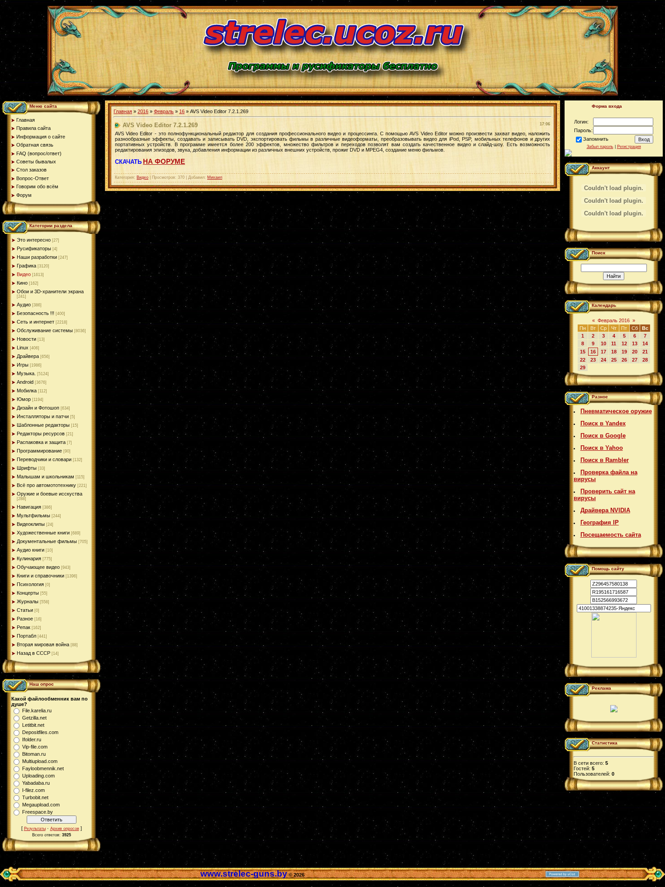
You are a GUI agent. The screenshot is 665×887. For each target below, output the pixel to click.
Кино (22, 283)
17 (603, 351)
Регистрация (629, 146)
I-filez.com (33, 790)
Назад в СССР (33, 653)
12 (624, 343)
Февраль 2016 (614, 320)
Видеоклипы (31, 524)
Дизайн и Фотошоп (38, 407)
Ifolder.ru (31, 739)
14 (645, 343)
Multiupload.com (39, 761)
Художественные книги (43, 532)
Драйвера (28, 356)
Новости (26, 339)
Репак (23, 627)
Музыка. (26, 373)
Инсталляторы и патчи (43, 416)
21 (645, 351)
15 (582, 351)
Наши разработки (37, 257)
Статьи (25, 610)
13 (634, 343)
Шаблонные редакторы (43, 425)
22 (582, 359)
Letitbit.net (33, 725)
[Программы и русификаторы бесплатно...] (613, 655)
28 (645, 359)
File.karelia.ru (37, 710)
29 (582, 367)
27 (634, 359)
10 (603, 343)
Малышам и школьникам (45, 476)
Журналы (27, 601)
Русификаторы (34, 248)
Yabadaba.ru (36, 783)
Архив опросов (64, 828)
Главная (123, 111)
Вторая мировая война (43, 644)
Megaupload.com (41, 804)
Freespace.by (37, 812)
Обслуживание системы (45, 330)
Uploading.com (38, 775)
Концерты (28, 593)
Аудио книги (30, 550)
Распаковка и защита (41, 442)
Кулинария (29, 558)
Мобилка (27, 390)
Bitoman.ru (34, 754)
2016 (143, 111)
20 (634, 351)
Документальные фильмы (47, 541)
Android (25, 382)
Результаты (35, 828)
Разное (25, 618)
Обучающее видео (38, 567)
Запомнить (595, 139)
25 (614, 359)
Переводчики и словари (44, 459)
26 (624, 359)
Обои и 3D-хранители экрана (50, 291)
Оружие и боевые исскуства (49, 493)
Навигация (29, 507)
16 (182, 111)
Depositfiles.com (40, 732)
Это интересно (34, 240)
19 (624, 351)
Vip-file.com (35, 746)
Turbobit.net (35, 797)
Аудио (24, 304)
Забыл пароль (600, 146)
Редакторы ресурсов (41, 433)
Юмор (24, 399)
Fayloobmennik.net (43, 768)
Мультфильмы (33, 515)
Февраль (164, 111)
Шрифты (27, 468)
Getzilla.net (34, 717)
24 (603, 359)
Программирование (39, 450)
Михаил (214, 177)
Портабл (26, 636)
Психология (30, 584)
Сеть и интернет (35, 321)
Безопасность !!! (35, 313)
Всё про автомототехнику (46, 485)
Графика (26, 265)
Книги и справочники (40, 575)
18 (614, 351)
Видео (24, 274)
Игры (22, 364)
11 (613, 343)
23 (593, 359)
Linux (22, 347)
